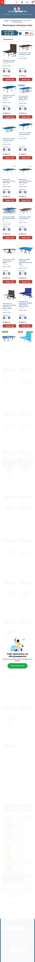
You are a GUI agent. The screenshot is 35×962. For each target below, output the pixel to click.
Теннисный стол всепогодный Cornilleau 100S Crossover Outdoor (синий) (25, 304)
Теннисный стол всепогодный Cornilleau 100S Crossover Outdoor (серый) (9, 306)
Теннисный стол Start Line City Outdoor (25, 217)
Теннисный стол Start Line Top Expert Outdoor (9, 261)
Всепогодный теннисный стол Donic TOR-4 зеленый (25, 181)
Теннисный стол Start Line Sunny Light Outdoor (9, 96)
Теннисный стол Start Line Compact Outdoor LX (9, 218)
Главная (6, 20)
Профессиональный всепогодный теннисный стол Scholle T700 (25, 262)
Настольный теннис (16, 20)
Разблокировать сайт (17, 665)
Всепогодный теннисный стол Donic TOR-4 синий (9, 181)
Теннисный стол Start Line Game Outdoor (9, 139)
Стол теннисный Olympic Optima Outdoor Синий (23, 97)
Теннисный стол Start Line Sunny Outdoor (25, 133)
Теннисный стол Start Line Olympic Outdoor (25, 53)
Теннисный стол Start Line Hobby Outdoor (9, 61)
